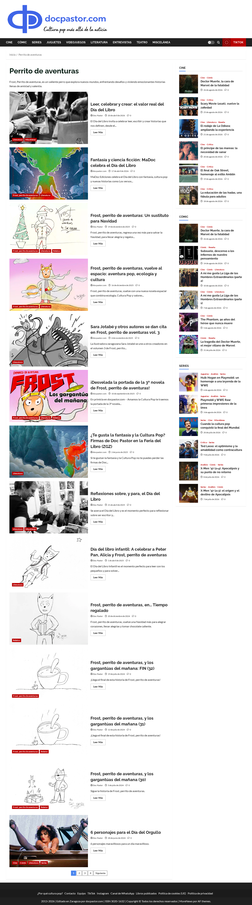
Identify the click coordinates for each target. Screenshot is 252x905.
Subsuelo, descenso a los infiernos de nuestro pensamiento (188, 255)
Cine (9, 42)
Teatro (142, 42)
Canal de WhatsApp (122, 893)
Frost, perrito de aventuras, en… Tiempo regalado (48, 618)
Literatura (99, 42)
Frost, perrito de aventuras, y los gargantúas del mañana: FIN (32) (48, 674)
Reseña (221, 122)
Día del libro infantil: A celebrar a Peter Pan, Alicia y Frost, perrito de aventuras (48, 563)
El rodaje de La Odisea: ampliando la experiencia (188, 128)
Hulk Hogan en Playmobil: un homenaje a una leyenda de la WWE (188, 382)
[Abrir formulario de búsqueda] (218, 42)
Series (36, 42)
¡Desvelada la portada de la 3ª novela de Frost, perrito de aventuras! (48, 396)
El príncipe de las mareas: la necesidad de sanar (188, 150)
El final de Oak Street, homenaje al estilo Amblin (188, 173)
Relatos (56, 251)
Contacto (70, 893)
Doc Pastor (98, 115)
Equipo (81, 893)
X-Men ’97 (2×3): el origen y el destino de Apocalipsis (188, 493)
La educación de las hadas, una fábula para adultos (188, 195)
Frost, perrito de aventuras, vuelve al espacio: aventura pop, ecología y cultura (48, 285)
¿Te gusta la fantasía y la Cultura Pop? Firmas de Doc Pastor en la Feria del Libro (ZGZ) (48, 452)
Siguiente (100, 873)
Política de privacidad (200, 893)
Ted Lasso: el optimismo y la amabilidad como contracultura (188, 448)
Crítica (210, 100)
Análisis (214, 374)
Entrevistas (122, 42)
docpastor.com (99, 171)
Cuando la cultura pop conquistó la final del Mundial (188, 426)
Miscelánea (161, 42)
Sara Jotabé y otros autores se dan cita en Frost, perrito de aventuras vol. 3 (48, 340)
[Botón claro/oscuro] (211, 42)
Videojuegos (76, 42)
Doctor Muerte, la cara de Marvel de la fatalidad (188, 84)
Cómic (22, 42)
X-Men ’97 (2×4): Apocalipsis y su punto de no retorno (188, 471)
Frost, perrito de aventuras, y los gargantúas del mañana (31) (48, 730)
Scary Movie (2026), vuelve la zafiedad (188, 106)
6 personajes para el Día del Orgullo (48, 841)
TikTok (238, 42)
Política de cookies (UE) (172, 893)
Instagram (103, 893)
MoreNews (186, 901)
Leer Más (99, 133)
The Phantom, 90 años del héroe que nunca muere (188, 322)
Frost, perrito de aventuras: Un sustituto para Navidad (48, 229)
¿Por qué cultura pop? (50, 893)
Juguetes (54, 42)
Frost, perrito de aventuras (25, 195)
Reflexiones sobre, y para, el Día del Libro (48, 507)
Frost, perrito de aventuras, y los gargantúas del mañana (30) (48, 785)
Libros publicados (146, 893)
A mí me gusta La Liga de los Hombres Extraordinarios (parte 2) (188, 277)
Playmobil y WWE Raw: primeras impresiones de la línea (188, 404)
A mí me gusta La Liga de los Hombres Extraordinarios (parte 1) (188, 299)
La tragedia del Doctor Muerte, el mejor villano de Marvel (188, 344)
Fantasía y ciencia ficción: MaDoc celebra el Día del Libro (48, 173)
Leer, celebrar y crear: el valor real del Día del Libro (48, 118)
